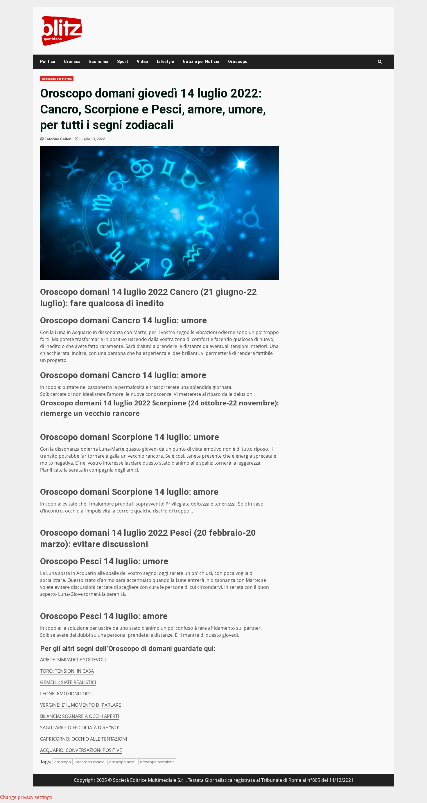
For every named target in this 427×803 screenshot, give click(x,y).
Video (142, 61)
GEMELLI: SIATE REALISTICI (68, 682)
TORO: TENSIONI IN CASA (67, 671)
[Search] (380, 61)
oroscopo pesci (122, 761)
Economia (98, 61)
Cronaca (72, 61)
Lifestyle (165, 61)
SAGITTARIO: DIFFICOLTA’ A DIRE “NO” (80, 727)
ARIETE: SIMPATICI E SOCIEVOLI (73, 659)
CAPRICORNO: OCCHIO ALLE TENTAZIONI (83, 739)
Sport (122, 61)
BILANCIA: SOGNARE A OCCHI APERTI (79, 716)
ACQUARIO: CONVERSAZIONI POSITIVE (81, 750)
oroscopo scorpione (157, 761)
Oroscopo (237, 61)
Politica (47, 61)
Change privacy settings (26, 797)
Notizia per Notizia (201, 61)
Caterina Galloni (58, 138)
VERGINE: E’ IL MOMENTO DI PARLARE (80, 705)
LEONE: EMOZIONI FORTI (66, 693)
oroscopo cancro (90, 761)
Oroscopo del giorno (57, 79)
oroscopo (62, 761)
